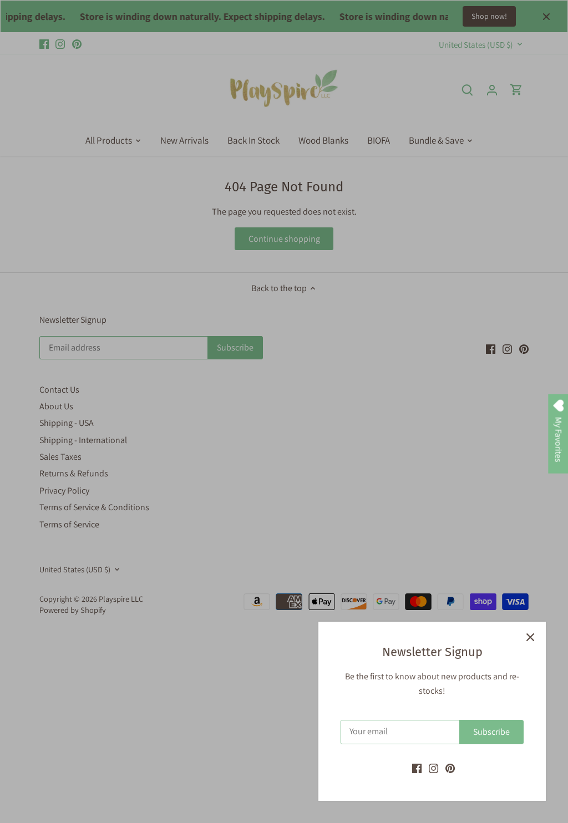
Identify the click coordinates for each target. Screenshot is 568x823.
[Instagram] (433, 768)
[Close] (530, 637)
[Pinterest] (450, 768)
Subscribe (491, 732)
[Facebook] (417, 768)
